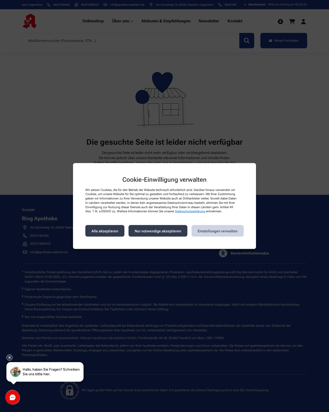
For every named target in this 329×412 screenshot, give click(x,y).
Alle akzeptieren (105, 231)
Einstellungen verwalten (217, 231)
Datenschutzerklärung (190, 211)
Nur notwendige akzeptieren (158, 231)
